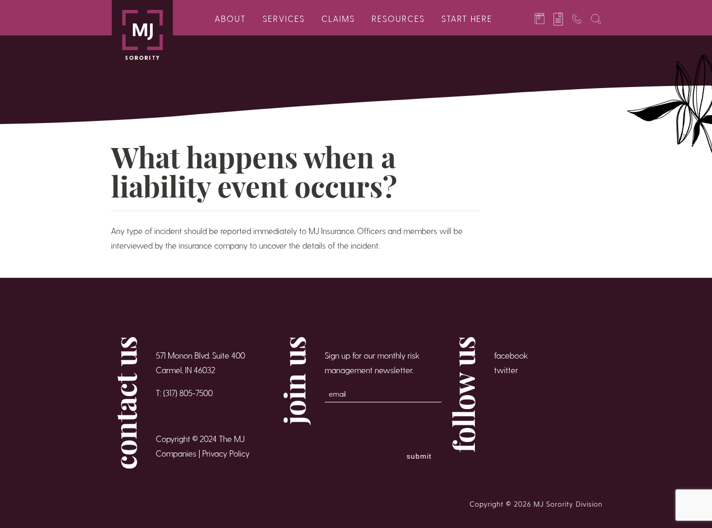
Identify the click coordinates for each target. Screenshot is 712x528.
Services (284, 18)
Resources (398, 18)
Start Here (467, 18)
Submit (419, 456)
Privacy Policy (226, 453)
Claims (338, 18)
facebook (511, 355)
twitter (506, 370)
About (230, 18)
